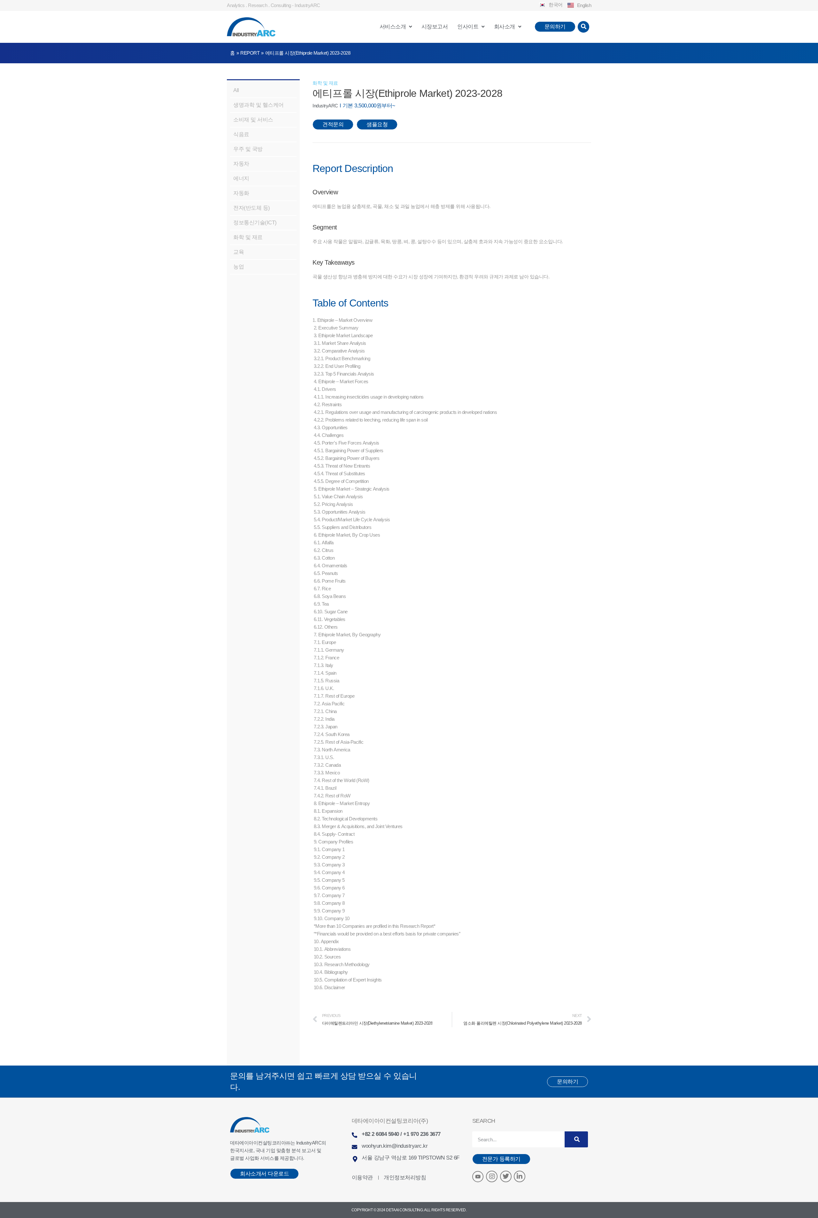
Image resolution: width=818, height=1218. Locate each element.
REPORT (249, 53)
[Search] (576, 1139)
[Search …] (583, 27)
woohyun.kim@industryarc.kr (395, 1146)
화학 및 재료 (325, 83)
